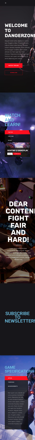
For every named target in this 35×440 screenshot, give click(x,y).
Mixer (10, 140)
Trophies (11, 382)
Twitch (10, 132)
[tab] (16, 132)
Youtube (11, 136)
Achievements (13, 386)
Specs (10, 378)
